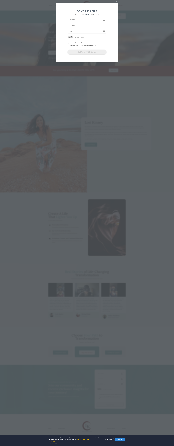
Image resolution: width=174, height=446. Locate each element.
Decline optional (108, 439)
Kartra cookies (86, 439)
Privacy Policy (52, 441)
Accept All (119, 439)
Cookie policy (79, 439)
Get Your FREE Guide (87, 52)
